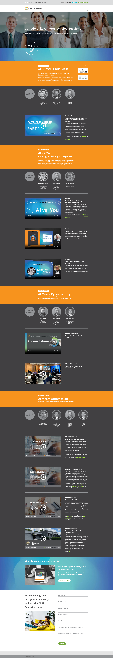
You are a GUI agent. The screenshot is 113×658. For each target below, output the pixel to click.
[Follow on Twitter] (31, 2)
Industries (60, 8)
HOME (46, 8)
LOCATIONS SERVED (58, 653)
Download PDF (64, 581)
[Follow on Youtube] (29, 2)
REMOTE (74, 2)
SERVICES (31, 653)
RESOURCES (67, 8)
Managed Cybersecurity (77, 486)
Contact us (84, 136)
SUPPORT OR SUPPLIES (83, 2)
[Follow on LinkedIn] (25, 2)
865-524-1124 (46, 2)
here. (70, 551)
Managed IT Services (80, 457)
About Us (80, 8)
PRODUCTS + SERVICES (52, 8)
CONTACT (86, 8)
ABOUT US (37, 653)
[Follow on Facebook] (27, 2)
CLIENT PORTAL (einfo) (65, 2)
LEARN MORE (74, 8)
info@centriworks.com (39, 2)
